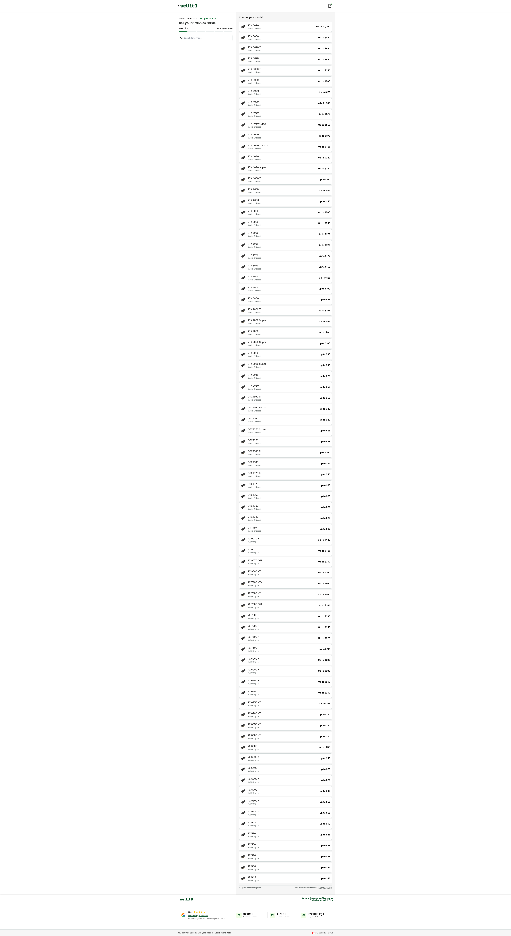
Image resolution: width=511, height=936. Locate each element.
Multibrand (192, 18)
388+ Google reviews (198, 915)
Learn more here (223, 932)
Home (182, 18)
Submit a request (325, 888)
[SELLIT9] (188, 5)
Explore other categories (251, 888)
